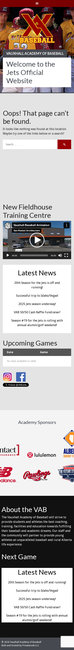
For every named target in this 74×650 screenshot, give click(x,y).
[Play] (8, 255)
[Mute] (60, 255)
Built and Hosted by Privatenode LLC (20, 645)
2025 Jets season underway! (37, 304)
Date (10, 352)
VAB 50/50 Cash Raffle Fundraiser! (37, 312)
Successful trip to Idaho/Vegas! (37, 295)
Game (44, 352)
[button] (37, 240)
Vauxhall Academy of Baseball (35, 53)
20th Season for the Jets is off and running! (37, 582)
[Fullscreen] (66, 255)
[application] (37, 240)
